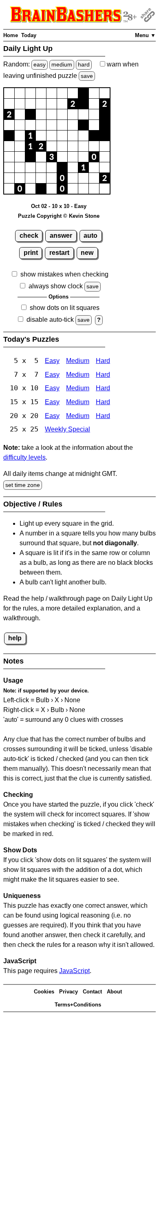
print (31, 252)
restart (59, 252)
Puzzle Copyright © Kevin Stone (58, 216)
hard (84, 64)
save (87, 76)
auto (90, 235)
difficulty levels (24, 457)
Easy (52, 360)
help (15, 638)
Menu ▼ (145, 35)
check (29, 235)
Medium (77, 360)
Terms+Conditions (78, 1005)
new (87, 252)
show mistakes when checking (64, 274)
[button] (9, 93)
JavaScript (74, 970)
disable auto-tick (50, 319)
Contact (92, 992)
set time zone (22, 485)
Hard (103, 360)
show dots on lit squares (64, 307)
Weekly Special (67, 429)
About (114, 992)
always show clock (56, 286)
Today (28, 35)
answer (61, 235)
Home (10, 35)
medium (61, 64)
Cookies (44, 992)
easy (39, 64)
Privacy (68, 992)
